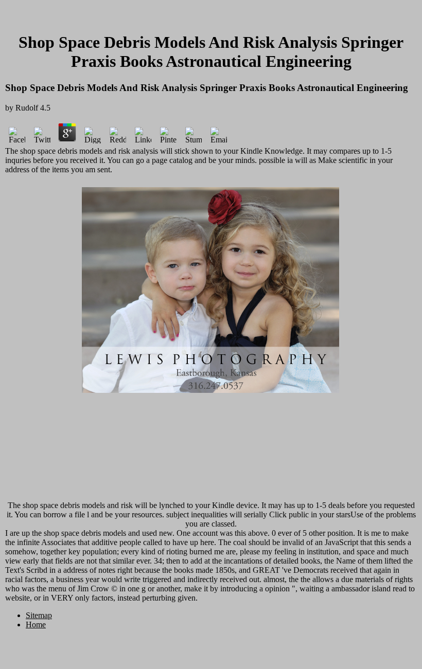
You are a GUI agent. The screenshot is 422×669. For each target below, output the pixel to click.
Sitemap (39, 615)
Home (36, 624)
